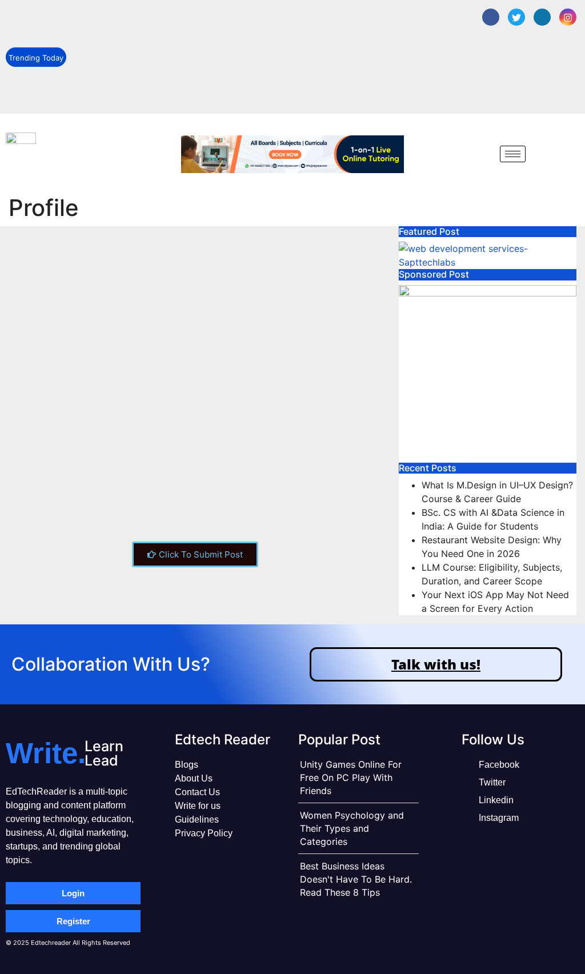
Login (73, 893)
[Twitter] (516, 17)
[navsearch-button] (482, 153)
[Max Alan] (72, 285)
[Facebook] (490, 17)
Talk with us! (435, 664)
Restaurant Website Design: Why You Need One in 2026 (161, 70)
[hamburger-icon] (513, 154)
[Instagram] (567, 17)
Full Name (34, 484)
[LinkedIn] (542, 17)
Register (73, 921)
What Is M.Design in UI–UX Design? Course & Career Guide (166, 19)
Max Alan (175, 346)
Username (35, 441)
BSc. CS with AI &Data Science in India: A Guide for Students (169, 45)
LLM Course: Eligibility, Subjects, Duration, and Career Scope (170, 95)
